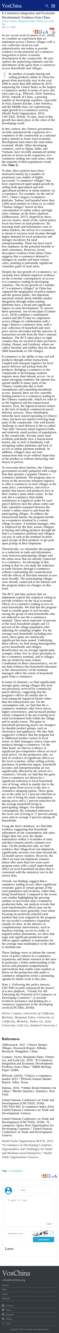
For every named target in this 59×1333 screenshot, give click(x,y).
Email (8, 1323)
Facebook (9, 1306)
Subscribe (6, 1298)
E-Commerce (16, 1170)
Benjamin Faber (27, 21)
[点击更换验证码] (43, 1233)
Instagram (10, 1315)
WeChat (9, 1319)
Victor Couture (9, 21)
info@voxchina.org (14, 1279)
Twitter (8, 1310)
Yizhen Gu (42, 21)
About (4, 1289)
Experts (5, 1294)
